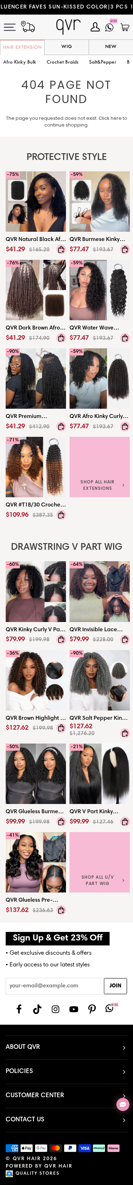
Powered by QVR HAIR (39, 1166)
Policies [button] (19, 1071)
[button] (62, 63)
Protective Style (67, 157)
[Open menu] (13, 27)
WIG (66, 47)
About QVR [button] (23, 1047)
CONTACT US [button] (25, 1120)
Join (115, 986)
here (116, 118)
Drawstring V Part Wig (66, 547)
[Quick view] (61, 249)
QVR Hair (27, 1159)
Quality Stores (38, 1173)
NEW (111, 47)
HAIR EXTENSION (22, 47)
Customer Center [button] (35, 1096)
